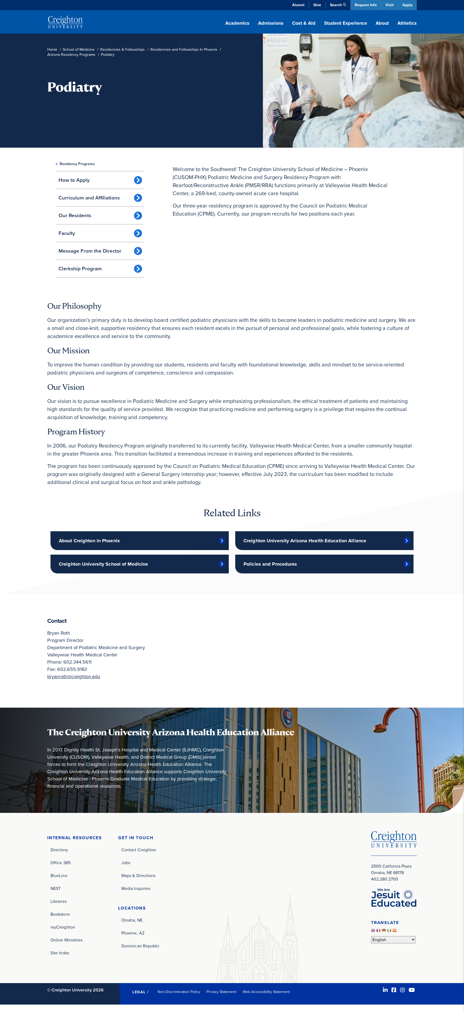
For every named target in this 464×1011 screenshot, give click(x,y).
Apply (407, 5)
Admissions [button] (271, 23)
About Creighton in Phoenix (89, 540)
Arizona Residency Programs (71, 54)
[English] (373, 932)
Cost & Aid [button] (304, 23)
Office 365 (60, 863)
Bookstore (60, 914)
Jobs (125, 863)
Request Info (366, 5)
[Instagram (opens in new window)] (402, 990)
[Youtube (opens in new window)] (412, 990)
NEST (55, 888)
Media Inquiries (135, 888)
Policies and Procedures (270, 564)
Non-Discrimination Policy (179, 992)
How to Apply (74, 180)
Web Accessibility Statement (266, 992)
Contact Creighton (138, 850)
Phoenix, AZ (132, 933)
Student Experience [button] (345, 23)
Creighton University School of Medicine (103, 564)
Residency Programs (77, 164)
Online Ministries (66, 940)
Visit (390, 5)
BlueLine (58, 875)
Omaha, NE (132, 920)
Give (317, 5)
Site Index (59, 953)
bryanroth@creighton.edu (73, 676)
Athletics (407, 23)
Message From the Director (90, 251)
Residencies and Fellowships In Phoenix (183, 49)
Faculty (67, 233)
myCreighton (62, 927)
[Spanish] (395, 932)
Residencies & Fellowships (122, 49)
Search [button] (336, 5)
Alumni (298, 5)
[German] (384, 932)
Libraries (58, 901)
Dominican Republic (140, 946)
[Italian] (390, 932)
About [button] (382, 23)
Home (52, 49)
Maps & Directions (138, 875)
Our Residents (75, 215)
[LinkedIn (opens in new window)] (385, 990)
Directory (59, 850)
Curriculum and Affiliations (89, 198)
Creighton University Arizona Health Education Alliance (305, 540)
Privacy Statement (221, 992)
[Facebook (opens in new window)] (394, 990)
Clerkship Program (80, 268)
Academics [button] (237, 23)
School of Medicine (79, 49)
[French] (379, 932)
